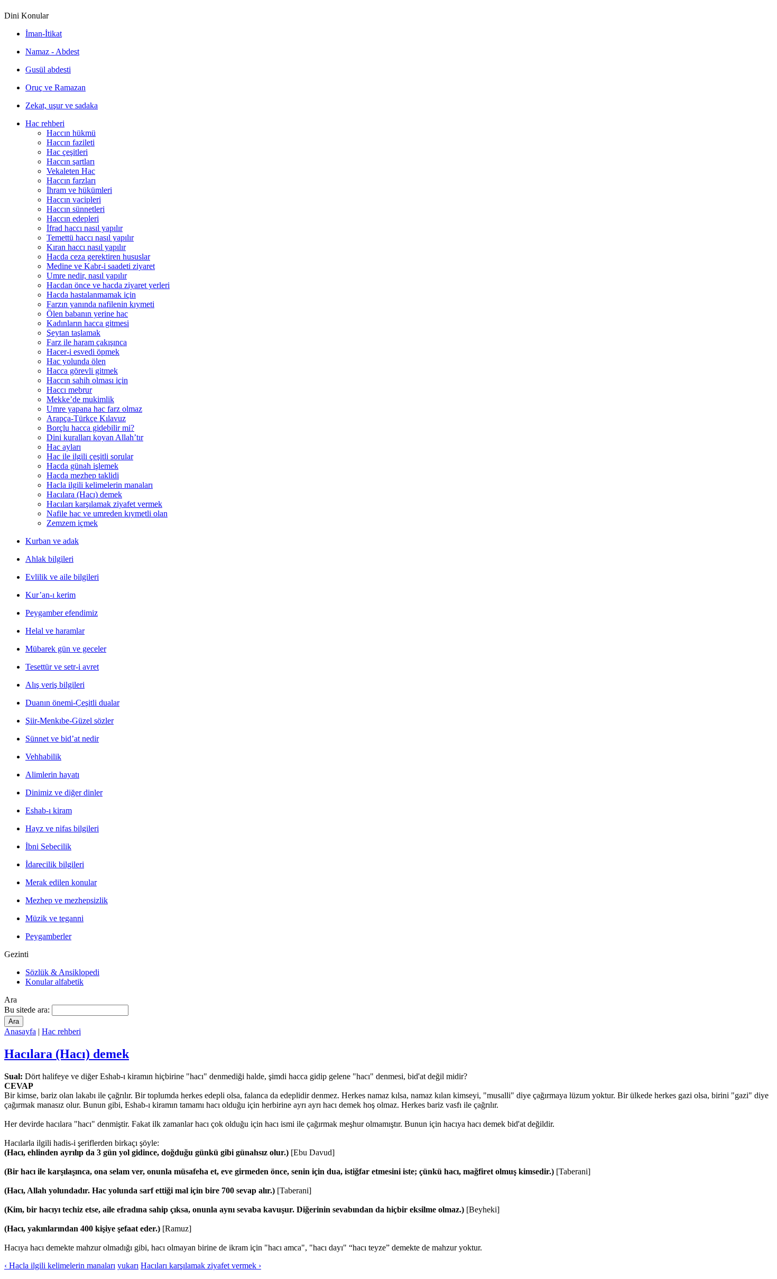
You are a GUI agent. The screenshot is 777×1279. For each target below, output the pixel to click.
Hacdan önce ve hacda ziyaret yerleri (108, 285)
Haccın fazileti (71, 142)
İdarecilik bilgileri (54, 864)
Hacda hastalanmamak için (91, 294)
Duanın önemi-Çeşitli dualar (72, 702)
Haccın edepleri (73, 218)
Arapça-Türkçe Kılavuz (86, 418)
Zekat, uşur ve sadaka (61, 105)
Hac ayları (64, 446)
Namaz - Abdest (52, 51)
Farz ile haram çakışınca (87, 342)
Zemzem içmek (72, 522)
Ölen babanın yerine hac (87, 313)
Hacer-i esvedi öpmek (83, 351)
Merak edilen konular (61, 882)
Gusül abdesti (48, 69)
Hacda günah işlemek (82, 465)
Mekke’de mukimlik (80, 399)
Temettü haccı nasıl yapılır (90, 237)
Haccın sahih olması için (87, 380)
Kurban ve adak (52, 540)
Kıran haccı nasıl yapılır (86, 247)
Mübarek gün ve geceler (65, 648)
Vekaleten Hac (71, 170)
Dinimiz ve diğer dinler (64, 792)
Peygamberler (48, 936)
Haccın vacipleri (74, 199)
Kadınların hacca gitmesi (88, 323)
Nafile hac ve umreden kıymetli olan (107, 513)
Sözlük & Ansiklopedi (62, 972)
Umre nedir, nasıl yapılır (87, 275)
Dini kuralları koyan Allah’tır (95, 437)
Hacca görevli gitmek (82, 370)
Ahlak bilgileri (49, 558)
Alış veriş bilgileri (55, 684)
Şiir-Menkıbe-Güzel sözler (69, 720)
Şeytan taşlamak (73, 332)
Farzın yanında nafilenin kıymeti (100, 304)
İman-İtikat (43, 33)
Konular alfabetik (54, 981)
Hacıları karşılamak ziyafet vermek (104, 503)
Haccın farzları (71, 180)
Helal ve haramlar (55, 630)
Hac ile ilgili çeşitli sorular (90, 456)
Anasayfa (20, 1031)
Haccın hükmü (71, 132)
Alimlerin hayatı (52, 774)
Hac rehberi (44, 123)
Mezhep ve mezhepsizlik (66, 900)
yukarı (127, 1265)
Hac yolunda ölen (76, 361)
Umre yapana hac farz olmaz (94, 408)
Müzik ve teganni (54, 918)
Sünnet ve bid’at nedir (62, 738)
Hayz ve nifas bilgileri (62, 828)
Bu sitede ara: (28, 1009)
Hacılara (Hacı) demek (84, 494)
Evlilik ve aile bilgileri (62, 576)
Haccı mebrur (69, 389)
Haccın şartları (71, 161)
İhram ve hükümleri (79, 190)
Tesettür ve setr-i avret (62, 666)
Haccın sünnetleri (76, 209)
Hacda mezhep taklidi (83, 475)
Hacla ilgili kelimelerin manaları (100, 484)
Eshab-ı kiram (48, 810)
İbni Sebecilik (48, 846)
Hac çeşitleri (67, 151)
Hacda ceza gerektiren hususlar (98, 256)
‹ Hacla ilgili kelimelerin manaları (59, 1265)
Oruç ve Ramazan (55, 87)
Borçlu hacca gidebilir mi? (90, 427)
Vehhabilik (43, 756)
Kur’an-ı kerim (50, 594)
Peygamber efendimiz (61, 612)
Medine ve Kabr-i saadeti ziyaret (101, 266)
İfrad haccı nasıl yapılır (85, 228)
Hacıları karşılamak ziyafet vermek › (201, 1265)
